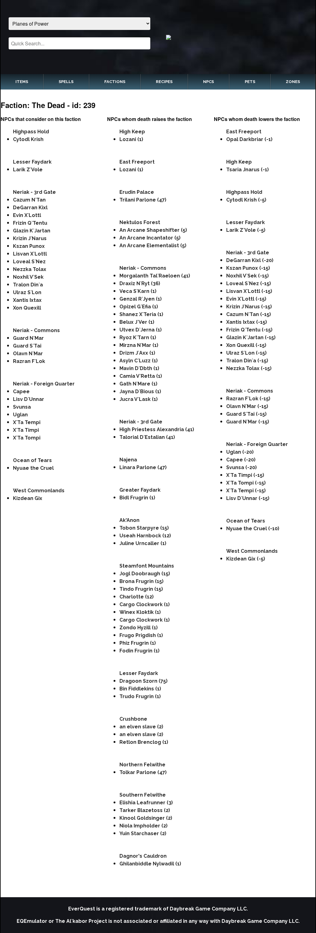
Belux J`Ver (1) (136, 322)
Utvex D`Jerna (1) (140, 330)
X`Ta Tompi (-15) (246, 483)
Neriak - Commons (36, 330)
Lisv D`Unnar (28, 399)
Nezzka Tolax (29, 269)
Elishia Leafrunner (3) (146, 803)
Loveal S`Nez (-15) (248, 283)
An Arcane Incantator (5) (150, 238)
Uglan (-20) (240, 452)
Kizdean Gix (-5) (245, 559)
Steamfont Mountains (146, 566)
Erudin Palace (136, 192)
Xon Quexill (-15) (246, 345)
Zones (293, 81)
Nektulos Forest (139, 222)
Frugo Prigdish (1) (141, 635)
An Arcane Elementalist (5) (152, 245)
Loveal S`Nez (29, 261)
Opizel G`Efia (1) (138, 307)
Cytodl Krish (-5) (246, 200)
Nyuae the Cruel (33, 468)
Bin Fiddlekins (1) (140, 689)
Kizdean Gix (27, 498)
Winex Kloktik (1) (140, 612)
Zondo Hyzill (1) (138, 628)
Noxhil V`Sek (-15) (247, 276)
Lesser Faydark (32, 162)
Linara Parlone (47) (143, 467)
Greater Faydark (139, 490)
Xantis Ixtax (27, 300)
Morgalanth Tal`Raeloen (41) (154, 276)
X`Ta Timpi (26, 430)
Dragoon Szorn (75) (143, 681)
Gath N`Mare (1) (138, 384)
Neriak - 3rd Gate (34, 192)
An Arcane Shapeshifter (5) (153, 230)
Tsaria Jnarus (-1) (247, 170)
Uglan (20, 415)
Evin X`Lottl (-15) (246, 299)
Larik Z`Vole (28, 170)
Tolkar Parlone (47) (143, 772)
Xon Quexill (27, 308)
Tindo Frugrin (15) (141, 589)
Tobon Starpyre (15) (144, 528)
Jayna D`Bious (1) (140, 391)
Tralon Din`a (28, 285)
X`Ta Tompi (26, 438)
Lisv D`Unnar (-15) (247, 498)
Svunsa (22, 407)
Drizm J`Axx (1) (137, 353)
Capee (21, 391)
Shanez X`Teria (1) (141, 314)
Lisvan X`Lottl (30, 254)
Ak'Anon (129, 520)
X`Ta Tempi (26, 422)
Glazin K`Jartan (31, 231)
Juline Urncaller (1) (142, 543)
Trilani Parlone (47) (142, 200)
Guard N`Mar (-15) (247, 422)
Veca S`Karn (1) (137, 291)
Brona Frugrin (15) (141, 581)
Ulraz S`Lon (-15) (246, 353)
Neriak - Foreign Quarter (44, 384)
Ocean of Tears (32, 460)
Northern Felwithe (142, 765)
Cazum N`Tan (29, 200)
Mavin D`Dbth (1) (139, 368)
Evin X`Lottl (27, 215)
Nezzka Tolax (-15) (249, 368)
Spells (66, 81)
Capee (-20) (241, 460)
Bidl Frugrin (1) (137, 498)
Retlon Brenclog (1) (143, 742)
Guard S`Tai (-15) (246, 414)
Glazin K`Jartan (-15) (251, 337)
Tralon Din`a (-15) (247, 361)
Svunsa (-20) (241, 467)
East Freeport (137, 162)
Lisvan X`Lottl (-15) (249, 291)
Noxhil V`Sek (28, 277)
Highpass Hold (31, 132)
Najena (128, 460)
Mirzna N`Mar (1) (138, 345)
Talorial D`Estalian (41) (147, 437)
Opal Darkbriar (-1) (249, 139)
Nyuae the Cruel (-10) (252, 528)
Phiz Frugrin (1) (137, 643)
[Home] (237, 37)
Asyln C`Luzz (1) (138, 361)
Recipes (164, 81)
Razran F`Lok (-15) (248, 399)
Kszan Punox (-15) (248, 268)
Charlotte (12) (136, 597)
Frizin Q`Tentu (30, 223)
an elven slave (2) (141, 727)
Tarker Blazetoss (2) (144, 810)
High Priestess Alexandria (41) (156, 429)
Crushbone (133, 719)
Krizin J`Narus (30, 238)
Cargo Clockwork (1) (144, 604)
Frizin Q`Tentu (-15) (249, 330)
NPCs (208, 81)
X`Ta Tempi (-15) (246, 491)
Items (21, 81)
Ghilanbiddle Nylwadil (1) (150, 864)
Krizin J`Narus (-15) (249, 307)
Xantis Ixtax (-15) (246, 322)
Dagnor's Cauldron (143, 856)
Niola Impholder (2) (143, 826)
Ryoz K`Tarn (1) (137, 337)
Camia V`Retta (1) (140, 376)
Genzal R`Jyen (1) (140, 299)
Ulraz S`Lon (27, 292)
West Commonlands (38, 491)
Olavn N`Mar (28, 353)
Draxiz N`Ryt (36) (139, 283)
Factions (114, 81)
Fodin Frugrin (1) (139, 651)
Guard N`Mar (28, 338)
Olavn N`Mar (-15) (247, 406)
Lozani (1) (131, 139)
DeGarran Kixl (30, 207)
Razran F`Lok (29, 361)
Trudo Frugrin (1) (140, 696)
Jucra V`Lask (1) (138, 399)
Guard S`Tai (27, 346)
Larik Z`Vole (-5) (245, 230)
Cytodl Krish (28, 139)
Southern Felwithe (142, 795)
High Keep (132, 132)
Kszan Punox (29, 246)
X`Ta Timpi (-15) (245, 475)
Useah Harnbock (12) (145, 536)
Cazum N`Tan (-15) (248, 314)
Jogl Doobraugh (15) (144, 574)
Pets (250, 81)
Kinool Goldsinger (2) (145, 818)
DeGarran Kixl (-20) (249, 260)
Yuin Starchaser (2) (142, 833)
